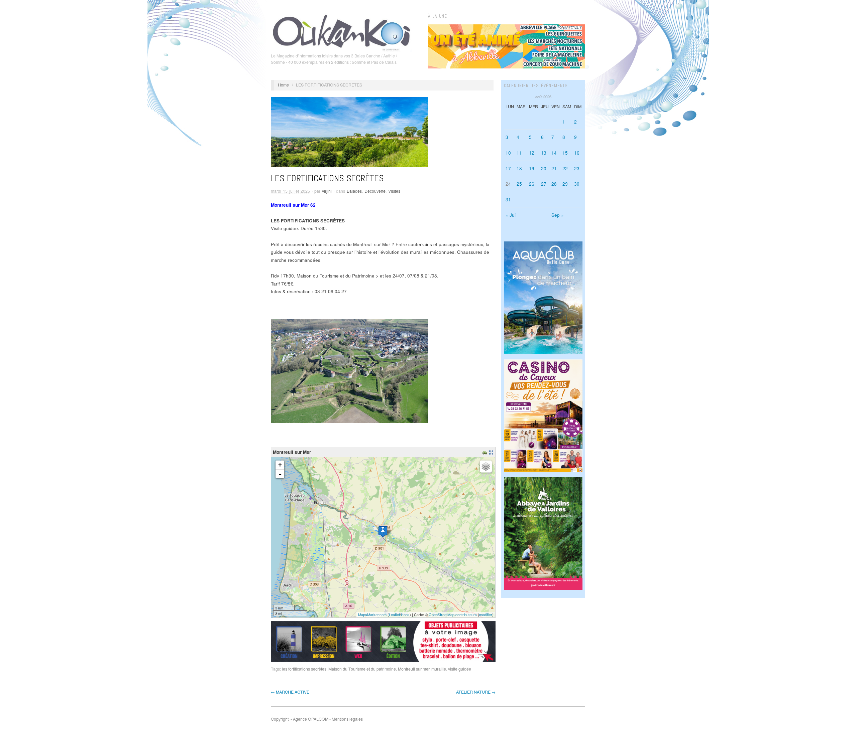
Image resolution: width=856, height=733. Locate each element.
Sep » (557, 215)
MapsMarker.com (372, 614)
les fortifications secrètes (304, 669)
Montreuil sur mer (413, 669)
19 (531, 168)
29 (565, 184)
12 (531, 153)
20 (543, 168)
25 (519, 184)
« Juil (511, 215)
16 (576, 153)
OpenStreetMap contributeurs (453, 614)
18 (519, 168)
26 (531, 184)
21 (554, 168)
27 (543, 184)
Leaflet (394, 614)
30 (576, 184)
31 (508, 199)
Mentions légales (347, 719)
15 (565, 153)
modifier (485, 614)
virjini (327, 191)
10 (508, 153)
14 (554, 153)
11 (519, 153)
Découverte (375, 191)
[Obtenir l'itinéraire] (486, 452)
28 (554, 184)
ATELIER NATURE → (476, 692)
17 (508, 168)
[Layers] (486, 467)
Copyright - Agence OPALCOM (299, 719)
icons (405, 614)
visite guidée (459, 669)
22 (565, 168)
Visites (394, 191)
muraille (438, 669)
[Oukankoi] (341, 31)
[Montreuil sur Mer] (383, 531)
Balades (354, 191)
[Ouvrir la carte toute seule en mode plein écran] (492, 452)
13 (543, 153)
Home (283, 85)
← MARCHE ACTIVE (290, 692)
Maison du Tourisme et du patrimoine (362, 669)
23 (576, 168)
